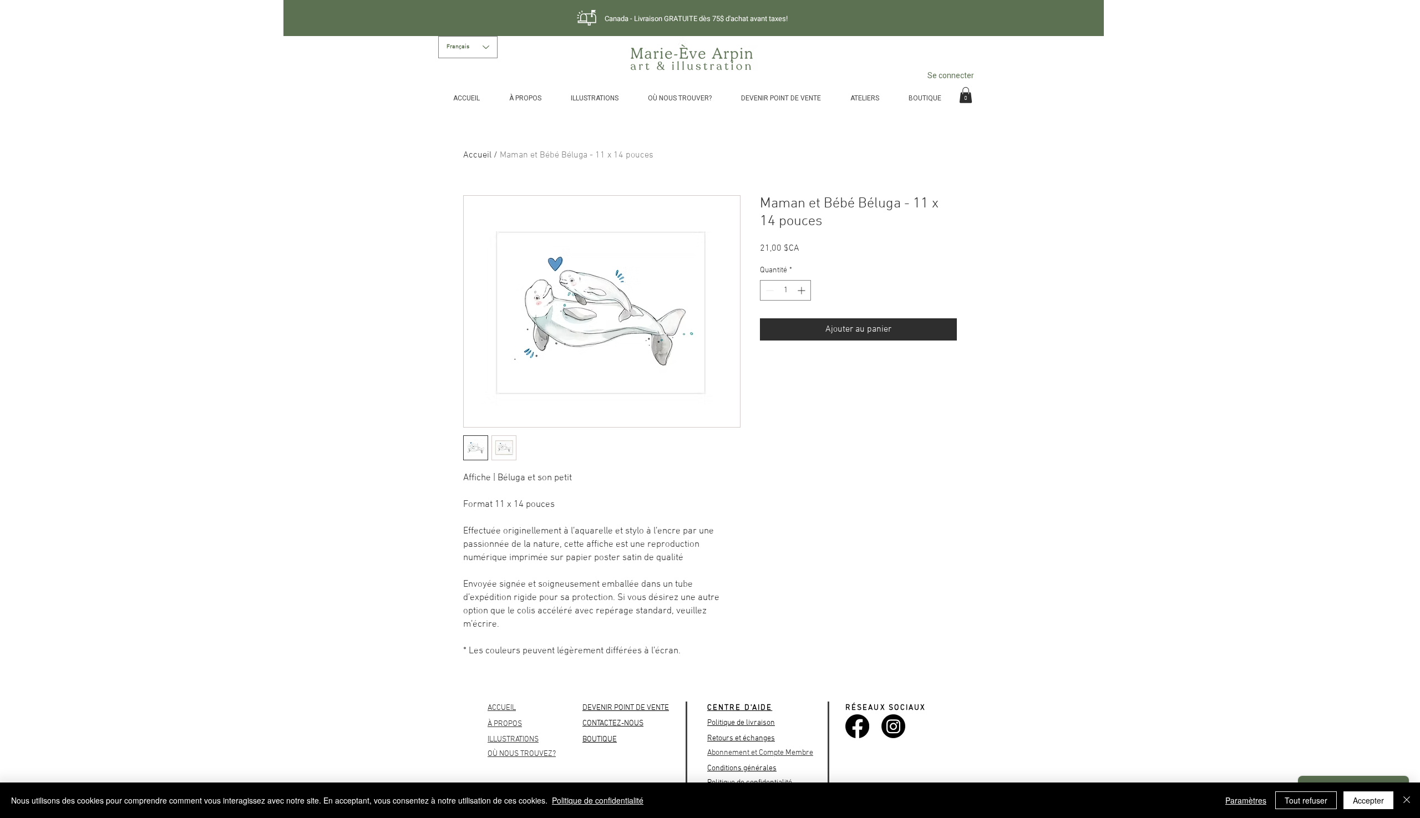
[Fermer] (1406, 800)
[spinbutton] (785, 290)
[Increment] (802, 290)
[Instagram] (893, 726)
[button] (965, 95)
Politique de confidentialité (597, 800)
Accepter (1368, 800)
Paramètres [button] (1245, 800)
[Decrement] (768, 290)
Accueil (477, 155)
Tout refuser (1306, 800)
